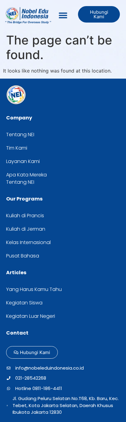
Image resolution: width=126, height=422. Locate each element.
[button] (63, 15)
